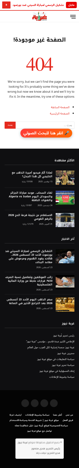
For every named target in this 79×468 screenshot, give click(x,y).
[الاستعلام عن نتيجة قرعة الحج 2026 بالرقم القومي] (65, 220)
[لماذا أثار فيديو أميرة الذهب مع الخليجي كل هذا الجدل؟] (65, 178)
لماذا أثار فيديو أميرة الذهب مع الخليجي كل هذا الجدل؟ (32, 174)
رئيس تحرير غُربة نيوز (63, 335)
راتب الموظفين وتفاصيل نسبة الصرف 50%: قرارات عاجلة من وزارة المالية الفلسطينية (28, 281)
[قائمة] (73, 17)
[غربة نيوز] (39, 17)
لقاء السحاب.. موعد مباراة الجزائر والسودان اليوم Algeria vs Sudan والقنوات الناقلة (30, 196)
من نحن (69, 415)
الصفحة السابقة (60, 107)
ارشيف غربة (15, 415)
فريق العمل (67, 420)
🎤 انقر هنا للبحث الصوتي (46, 133)
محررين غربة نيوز (65, 353)
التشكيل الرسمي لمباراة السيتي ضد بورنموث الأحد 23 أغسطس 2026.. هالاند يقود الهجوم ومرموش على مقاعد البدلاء (28, 257)
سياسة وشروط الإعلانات (61, 377)
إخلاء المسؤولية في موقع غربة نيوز (57, 371)
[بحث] (5, 17)
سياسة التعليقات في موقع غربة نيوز (55, 359)
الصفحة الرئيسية (59, 113)
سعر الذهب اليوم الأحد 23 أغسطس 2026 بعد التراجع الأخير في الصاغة (29, 301)
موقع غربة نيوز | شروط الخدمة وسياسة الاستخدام (34, 420)
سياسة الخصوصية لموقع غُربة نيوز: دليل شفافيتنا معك (41, 425)
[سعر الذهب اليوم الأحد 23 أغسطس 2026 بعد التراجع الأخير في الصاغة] (65, 304)
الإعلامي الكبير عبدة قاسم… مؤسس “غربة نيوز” (50, 341)
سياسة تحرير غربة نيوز (63, 365)
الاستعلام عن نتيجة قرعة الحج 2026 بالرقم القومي (30, 217)
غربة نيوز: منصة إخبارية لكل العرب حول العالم (50, 347)
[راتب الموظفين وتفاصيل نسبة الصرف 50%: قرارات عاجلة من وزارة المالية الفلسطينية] (65, 282)
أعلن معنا (57, 415)
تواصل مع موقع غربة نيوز (39, 431)
